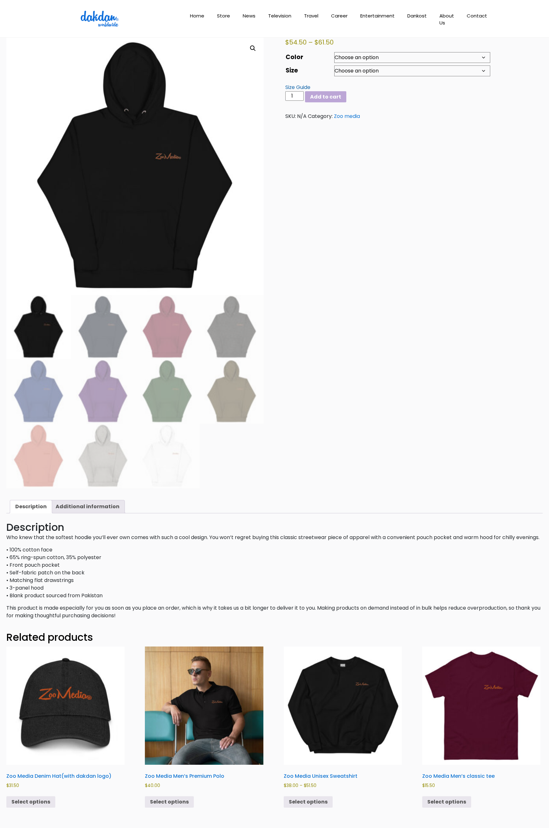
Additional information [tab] (87, 506)
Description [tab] (31, 506)
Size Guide (297, 87)
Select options (30, 801)
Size (292, 70)
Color (294, 57)
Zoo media (347, 116)
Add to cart (325, 96)
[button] (253, 48)
